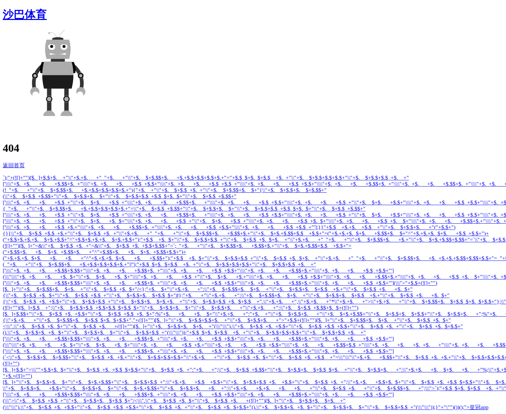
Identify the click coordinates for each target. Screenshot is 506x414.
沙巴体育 (25, 14)
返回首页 (14, 165)
